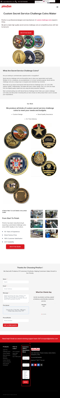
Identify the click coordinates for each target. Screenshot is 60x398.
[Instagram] (41, 365)
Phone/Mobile (7, 317)
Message (5, 293)
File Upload (6, 305)
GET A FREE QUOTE (10, 325)
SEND (25, 382)
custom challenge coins (44, 20)
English (47, 1)
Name (4, 279)
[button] (57, 7)
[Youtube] (35, 365)
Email (4, 286)
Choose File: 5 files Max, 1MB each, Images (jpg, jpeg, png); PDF (16, 310)
